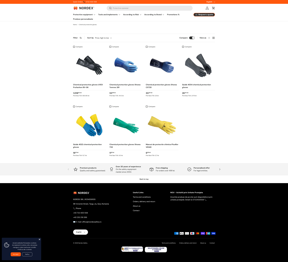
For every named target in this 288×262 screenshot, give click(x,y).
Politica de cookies (25, 249)
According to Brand (153, 14)
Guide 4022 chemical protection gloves (87, 145)
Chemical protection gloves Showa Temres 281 (124, 86)
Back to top (144, 179)
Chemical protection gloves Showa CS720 (161, 86)
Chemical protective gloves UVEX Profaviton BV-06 (88, 86)
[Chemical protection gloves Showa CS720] (162, 65)
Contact (136, 210)
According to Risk (131, 14)
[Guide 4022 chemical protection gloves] (89, 125)
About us (136, 206)
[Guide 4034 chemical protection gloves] (198, 65)
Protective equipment (83, 14)
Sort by (90, 38)
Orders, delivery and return (144, 201)
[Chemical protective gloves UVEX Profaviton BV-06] (89, 65)
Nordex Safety (82, 243)
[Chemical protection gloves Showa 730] (125, 125)
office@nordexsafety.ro (91, 222)
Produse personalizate (83, 19)
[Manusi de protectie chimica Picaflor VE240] (162, 125)
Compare (183, 38)
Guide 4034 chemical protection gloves (196, 86)
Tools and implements (108, 14)
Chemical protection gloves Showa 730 (124, 145)
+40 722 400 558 (80, 213)
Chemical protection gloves (88, 24)
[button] (213, 8)
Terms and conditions (142, 197)
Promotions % (173, 14)
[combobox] (150, 8)
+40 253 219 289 (80, 217)
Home (75, 24)
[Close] (39, 239)
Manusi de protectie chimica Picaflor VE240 (162, 145)
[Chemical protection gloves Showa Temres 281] (125, 65)
